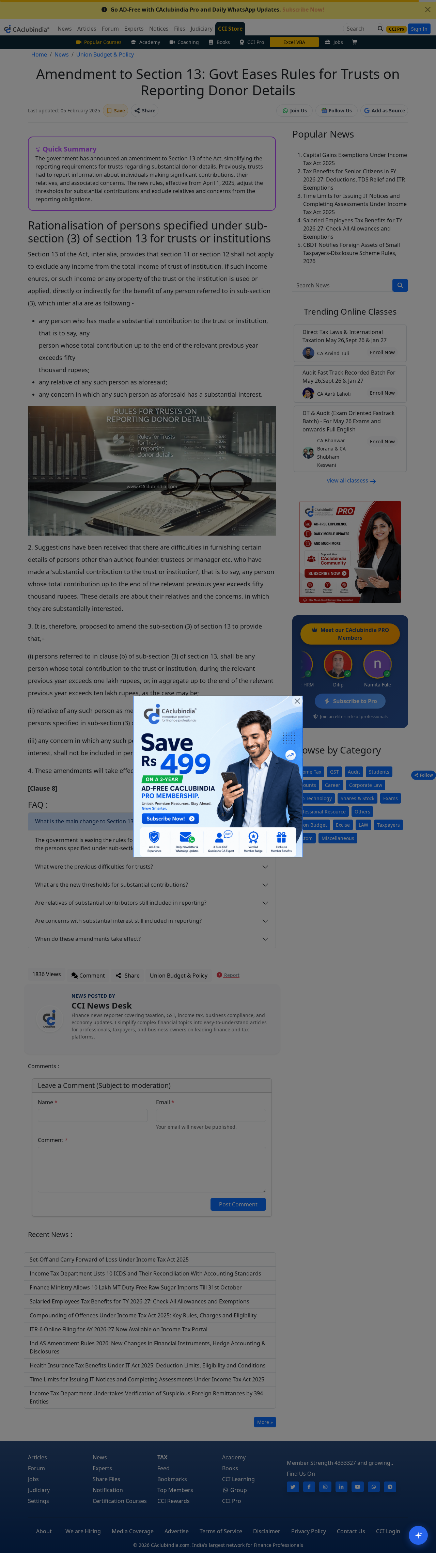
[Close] (297, 701)
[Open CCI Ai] (418, 1535)
